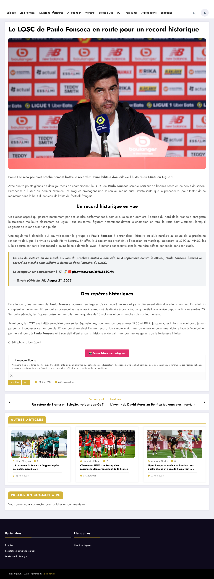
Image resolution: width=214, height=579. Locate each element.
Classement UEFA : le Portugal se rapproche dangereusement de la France (104, 467)
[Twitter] (11, 375)
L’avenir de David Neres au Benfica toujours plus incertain (152, 404)
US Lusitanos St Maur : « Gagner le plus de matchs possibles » (36, 467)
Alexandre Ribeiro (92, 461)
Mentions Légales (82, 545)
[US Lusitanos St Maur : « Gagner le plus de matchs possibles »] (39, 444)
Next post (115, 399)
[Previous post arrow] (9, 402)
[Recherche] (194, 13)
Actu (26, 382)
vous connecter (34, 504)
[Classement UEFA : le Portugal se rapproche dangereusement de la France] (107, 444)
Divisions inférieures (51, 13)
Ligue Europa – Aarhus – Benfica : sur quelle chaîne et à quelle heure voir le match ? (171, 467)
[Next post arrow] (205, 402)
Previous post (96, 399)
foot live (9, 545)
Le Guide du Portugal (16, 556)
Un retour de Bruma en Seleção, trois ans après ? (68, 404)
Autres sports (149, 13)
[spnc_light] (205, 13)
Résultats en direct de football (20, 551)
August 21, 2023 (59, 280)
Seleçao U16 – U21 (110, 13)
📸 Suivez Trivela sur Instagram (107, 353)
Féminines (131, 13)
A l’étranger (74, 13)
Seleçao (11, 13)
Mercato (90, 13)
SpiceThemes (48, 573)
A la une (14, 382)
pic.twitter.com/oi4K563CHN (93, 271)
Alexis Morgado (23, 461)
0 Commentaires (66, 382)
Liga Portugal (27, 13)
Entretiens (166, 13)
